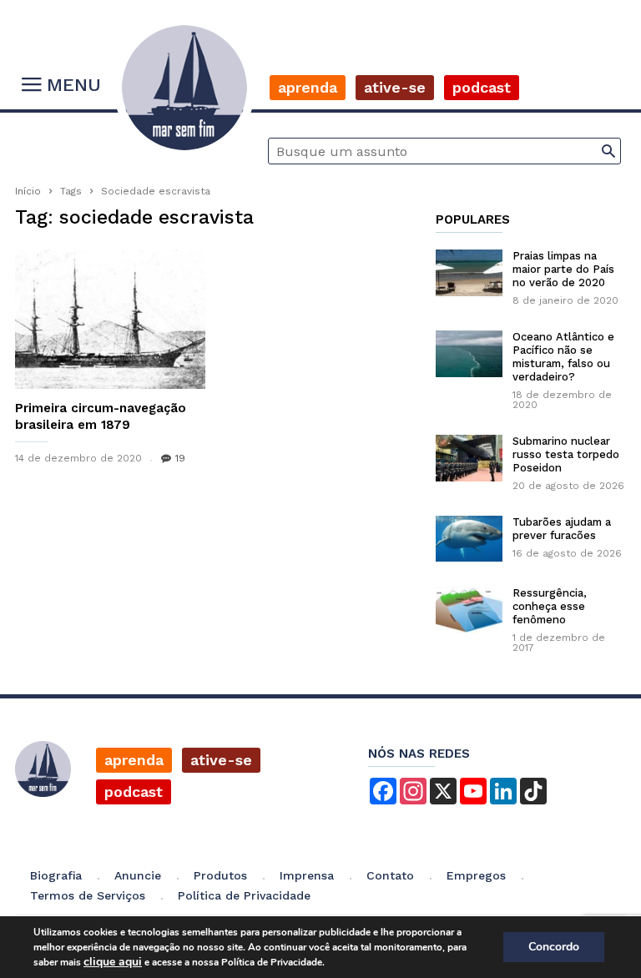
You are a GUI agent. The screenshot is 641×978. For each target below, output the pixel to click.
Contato (390, 875)
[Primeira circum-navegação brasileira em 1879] (110, 319)
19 (180, 458)
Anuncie (137, 875)
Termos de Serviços (87, 895)
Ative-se (395, 87)
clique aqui (112, 962)
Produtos (220, 875)
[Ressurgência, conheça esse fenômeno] (469, 610)
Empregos (476, 875)
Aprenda (307, 87)
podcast (133, 791)
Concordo (553, 947)
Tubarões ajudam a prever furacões (561, 529)
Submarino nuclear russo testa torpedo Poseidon (565, 454)
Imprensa (307, 875)
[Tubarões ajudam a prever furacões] (469, 539)
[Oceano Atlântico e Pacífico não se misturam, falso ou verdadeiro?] (469, 353)
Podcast (481, 87)
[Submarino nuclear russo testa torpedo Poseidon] (469, 458)
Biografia (56, 875)
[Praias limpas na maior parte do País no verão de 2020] (469, 273)
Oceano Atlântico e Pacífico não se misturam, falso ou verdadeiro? (563, 356)
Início (28, 191)
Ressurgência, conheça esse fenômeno (549, 606)
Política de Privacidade (244, 895)
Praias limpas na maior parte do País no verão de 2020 (563, 269)
